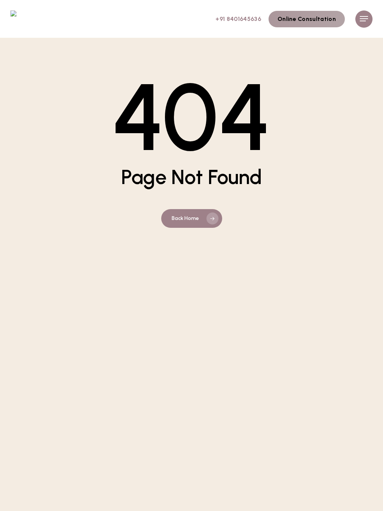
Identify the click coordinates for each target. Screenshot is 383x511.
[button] (364, 19)
